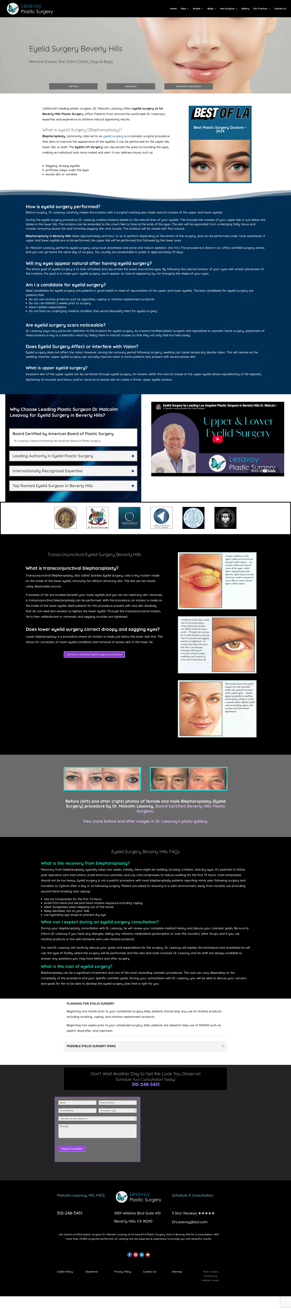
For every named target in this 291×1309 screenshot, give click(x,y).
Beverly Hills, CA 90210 (133, 1221)
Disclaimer (91, 1271)
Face (183, 9)
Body (210, 9)
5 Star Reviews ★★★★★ (193, 1213)
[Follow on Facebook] (129, 1254)
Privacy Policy (122, 1271)
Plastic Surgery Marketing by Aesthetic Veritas (210, 1276)
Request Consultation (72, 1148)
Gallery (245, 9)
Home (173, 9)
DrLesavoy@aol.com (189, 1222)
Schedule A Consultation (192, 1195)
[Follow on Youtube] (147, 1254)
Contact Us (280, 9)
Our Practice (260, 9)
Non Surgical (227, 9)
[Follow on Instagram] (135, 1254)
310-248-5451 (145, 1085)
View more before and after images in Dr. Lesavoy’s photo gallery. (145, 821)
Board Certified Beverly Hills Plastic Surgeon (181, 808)
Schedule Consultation (188, 86)
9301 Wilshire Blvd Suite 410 (137, 1213)
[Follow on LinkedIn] (141, 1254)
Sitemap (177, 1271)
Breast (196, 9)
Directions (131, 86)
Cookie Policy (65, 1271)
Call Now (73, 86)
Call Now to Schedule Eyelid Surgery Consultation (94, 654)
